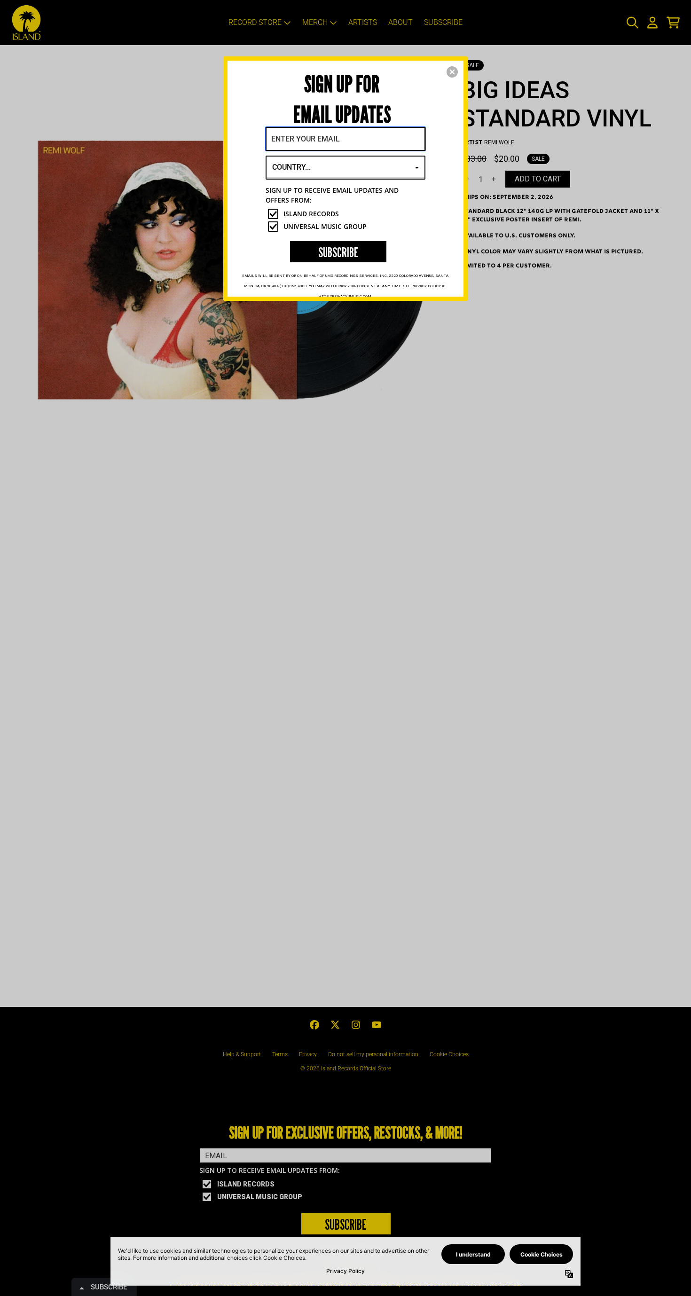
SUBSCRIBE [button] (338, 252)
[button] (452, 72)
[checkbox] (346, 214)
